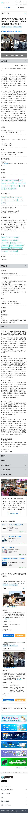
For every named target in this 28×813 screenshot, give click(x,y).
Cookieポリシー (24, 810)
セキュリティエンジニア (8, 547)
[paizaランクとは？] (25, 13)
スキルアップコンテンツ (7, 790)
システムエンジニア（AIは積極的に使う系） (13, 525)
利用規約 (7, 810)
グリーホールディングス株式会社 (11, 31)
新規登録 (20, 4)
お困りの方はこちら (6, 805)
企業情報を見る (14, 513)
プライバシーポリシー (15, 810)
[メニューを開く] (25, 2)
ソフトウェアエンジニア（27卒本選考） (12, 536)
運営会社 (3, 810)
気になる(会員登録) (8, 635)
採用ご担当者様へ (5, 801)
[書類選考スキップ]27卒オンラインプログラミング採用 (13, 559)
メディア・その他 (5, 793)
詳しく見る (7, 619)
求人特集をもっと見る (21, 768)
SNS (2, 797)
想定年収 (6, 163)
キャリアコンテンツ (6, 786)
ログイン (16, 4)
